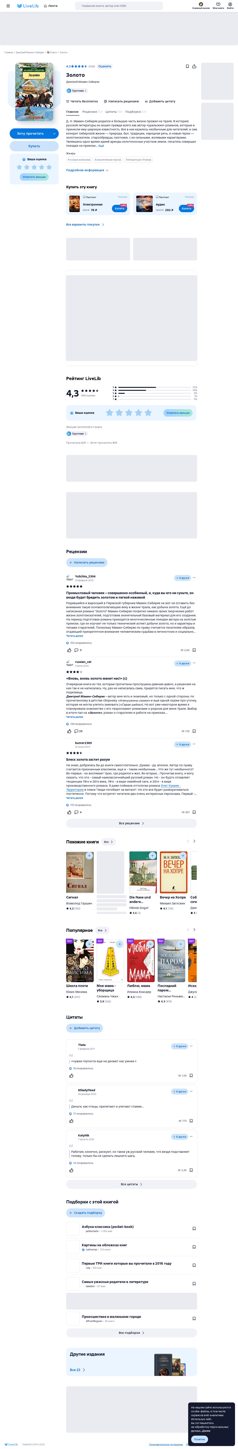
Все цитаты (129, 1184)
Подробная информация (85, 170)
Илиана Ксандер (139, 992)
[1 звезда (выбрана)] (72, 66)
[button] (34, 92)
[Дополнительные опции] (54, 133)
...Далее (205, 1430)
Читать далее (74, 636)
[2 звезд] (27, 167)
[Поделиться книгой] (194, 66)
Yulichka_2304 (85, 576)
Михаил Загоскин (172, 903)
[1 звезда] (19, 167)
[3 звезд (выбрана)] (79, 66)
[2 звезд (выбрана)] (75, 66)
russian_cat (83, 662)
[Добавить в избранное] (187, 66)
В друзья (184, 577)
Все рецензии (129, 823)
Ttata (82, 1045)
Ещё (101, 145)
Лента (52, 6)
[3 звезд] (34, 167)
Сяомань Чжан (107, 996)
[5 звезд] (49, 167)
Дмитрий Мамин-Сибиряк (82, 81)
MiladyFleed (86, 1090)
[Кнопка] (188, 841)
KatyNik (83, 1135)
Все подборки (129, 1333)
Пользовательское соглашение (166, 1444)
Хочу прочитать (30, 133)
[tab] (72, 113)
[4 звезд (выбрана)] (82, 66)
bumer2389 (83, 743)
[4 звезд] (42, 167)
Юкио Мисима (76, 992)
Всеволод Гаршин (79, 903)
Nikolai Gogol (138, 908)
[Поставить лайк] (69, 650)
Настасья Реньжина (172, 996)
